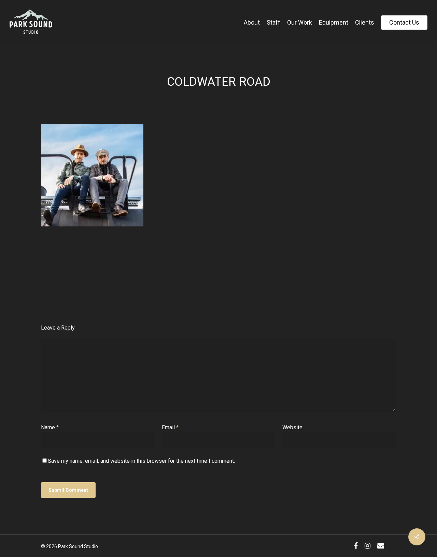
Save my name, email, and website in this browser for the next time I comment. (141, 461)
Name (50, 427)
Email (170, 427)
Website (292, 427)
